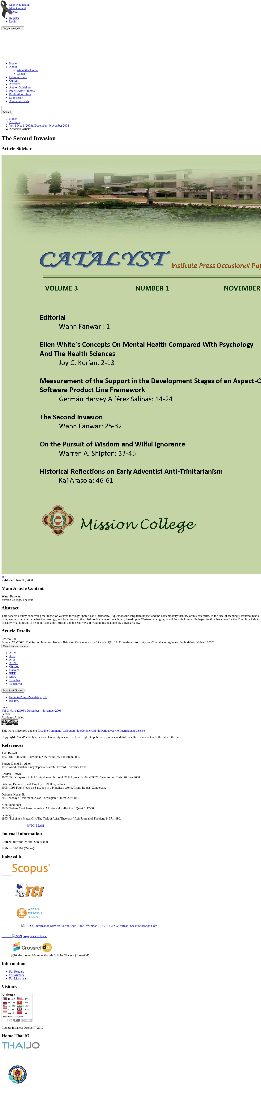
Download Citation (13, 690)
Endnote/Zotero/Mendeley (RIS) (28, 697)
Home (13, 63)
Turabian (14, 680)
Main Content (17, 8)
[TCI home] (23, 899)
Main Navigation (19, 4)
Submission (16, 97)
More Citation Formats (15, 646)
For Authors (16, 975)
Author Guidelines (20, 87)
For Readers (16, 971)
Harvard (14, 670)
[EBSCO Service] (79, 925)
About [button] (13, 66)
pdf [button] (4, 576)
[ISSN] (24, 936)
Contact (21, 73)
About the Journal (27, 70)
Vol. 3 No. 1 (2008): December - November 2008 (39, 125)
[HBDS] (26, 874)
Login (12, 21)
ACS (12, 656)
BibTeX (14, 700)
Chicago (14, 666)
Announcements (19, 101)
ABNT (13, 663)
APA (12, 659)
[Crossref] (27, 952)
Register (14, 18)
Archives (14, 84)
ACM (12, 652)
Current (13, 80)
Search (7, 112)
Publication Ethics (20, 94)
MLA (12, 676)
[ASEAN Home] (25, 919)
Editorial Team (18, 77)
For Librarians (17, 978)
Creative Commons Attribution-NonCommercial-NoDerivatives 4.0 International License (91, 730)
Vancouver (15, 683)
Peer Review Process (22, 90)
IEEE (12, 673)
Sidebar (13, 11)
